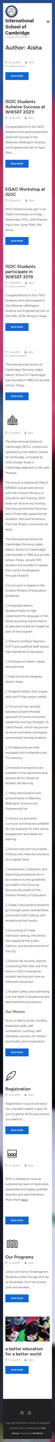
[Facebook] (22, 1413)
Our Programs (19, 1257)
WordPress (38, 1433)
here (24, 1199)
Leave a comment (17, 66)
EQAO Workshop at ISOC (25, 191)
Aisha (31, 62)
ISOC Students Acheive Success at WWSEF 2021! (25, 107)
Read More (17, 76)
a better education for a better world (24, 1351)
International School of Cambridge (19, 27)
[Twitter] (29, 1413)
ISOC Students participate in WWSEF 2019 (20, 271)
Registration (18, 1088)
